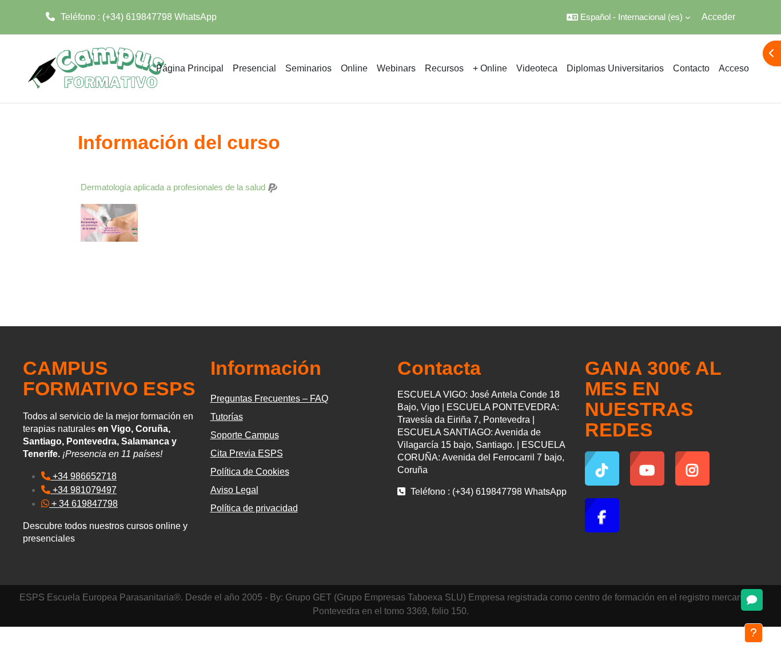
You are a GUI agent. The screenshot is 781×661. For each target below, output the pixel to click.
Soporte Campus (244, 435)
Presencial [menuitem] (254, 68)
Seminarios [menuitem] (308, 68)
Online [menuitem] (354, 68)
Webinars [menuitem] (396, 68)
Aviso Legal (234, 490)
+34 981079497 (83, 490)
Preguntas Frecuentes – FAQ (269, 398)
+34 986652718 (83, 476)
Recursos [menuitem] (444, 68)
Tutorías (226, 417)
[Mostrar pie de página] (753, 633)
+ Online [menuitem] (490, 68)
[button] (628, 17)
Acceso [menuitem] (734, 68)
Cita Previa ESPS (246, 453)
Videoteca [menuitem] (536, 68)
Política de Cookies (249, 471)
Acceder (718, 17)
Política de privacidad (254, 508)
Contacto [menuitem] (691, 68)
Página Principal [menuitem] (190, 68)
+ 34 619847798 (83, 503)
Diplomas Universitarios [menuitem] (615, 68)
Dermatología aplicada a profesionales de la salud (173, 187)
